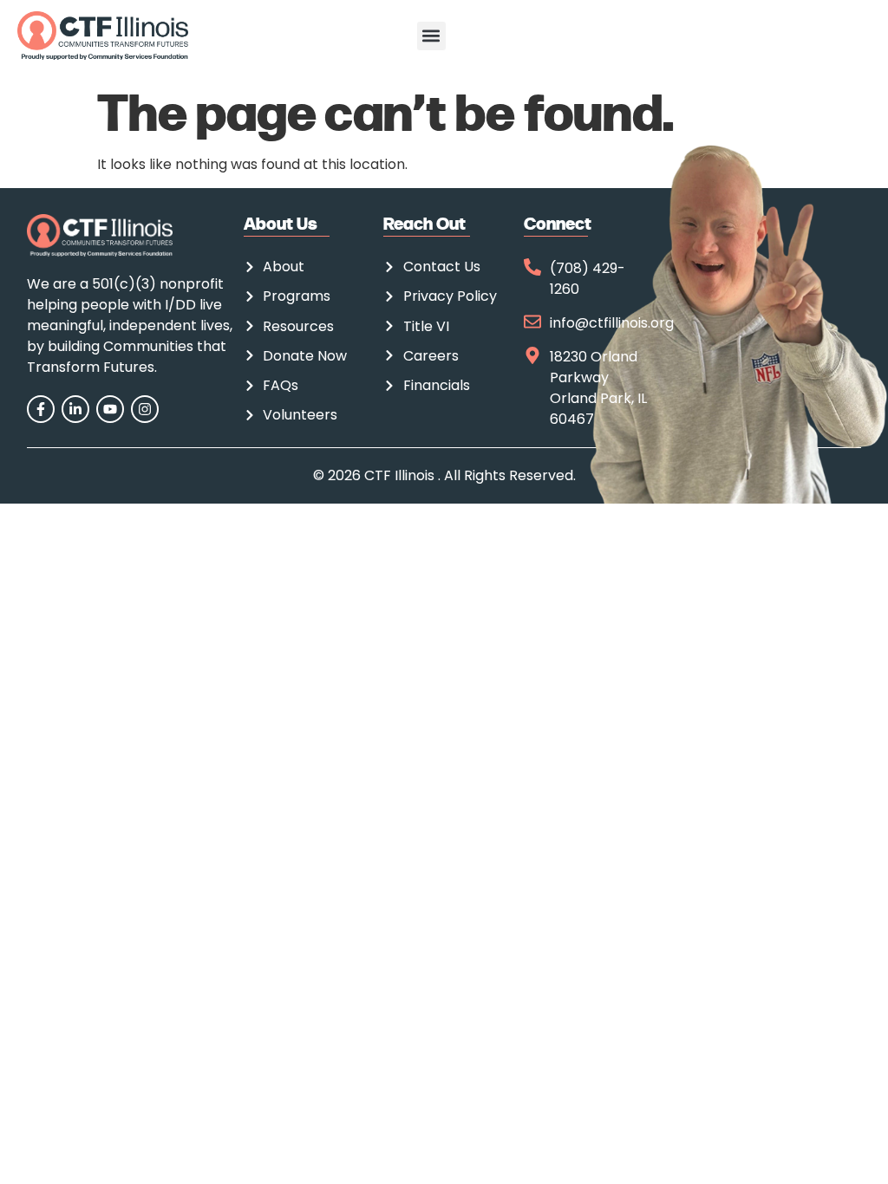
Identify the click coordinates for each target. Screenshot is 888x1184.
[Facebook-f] (41, 409)
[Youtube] (110, 409)
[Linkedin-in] (75, 409)
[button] (431, 36)
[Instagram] (145, 409)
